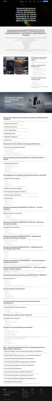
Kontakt (41, 1)
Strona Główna (22, 1)
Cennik (26, 1)
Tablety (34, 1)
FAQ (38, 1)
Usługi (30, 1)
